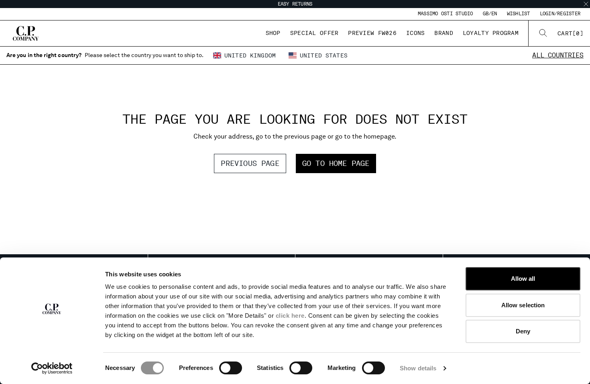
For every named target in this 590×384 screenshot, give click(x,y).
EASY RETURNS (295, 4)
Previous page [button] (250, 163)
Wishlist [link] (518, 13)
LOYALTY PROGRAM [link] (491, 33)
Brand (443, 33)
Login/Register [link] (560, 13)
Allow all (523, 278)
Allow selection (523, 305)
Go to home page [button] (336, 163)
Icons (415, 33)
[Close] (586, 4)
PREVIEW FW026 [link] (372, 33)
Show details (418, 368)
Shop (273, 33)
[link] (570, 33)
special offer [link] (314, 33)
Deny (523, 331)
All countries (558, 55)
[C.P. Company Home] (26, 33)
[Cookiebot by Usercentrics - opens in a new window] (52, 368)
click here (290, 315)
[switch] (230, 368)
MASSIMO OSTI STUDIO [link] (445, 13)
